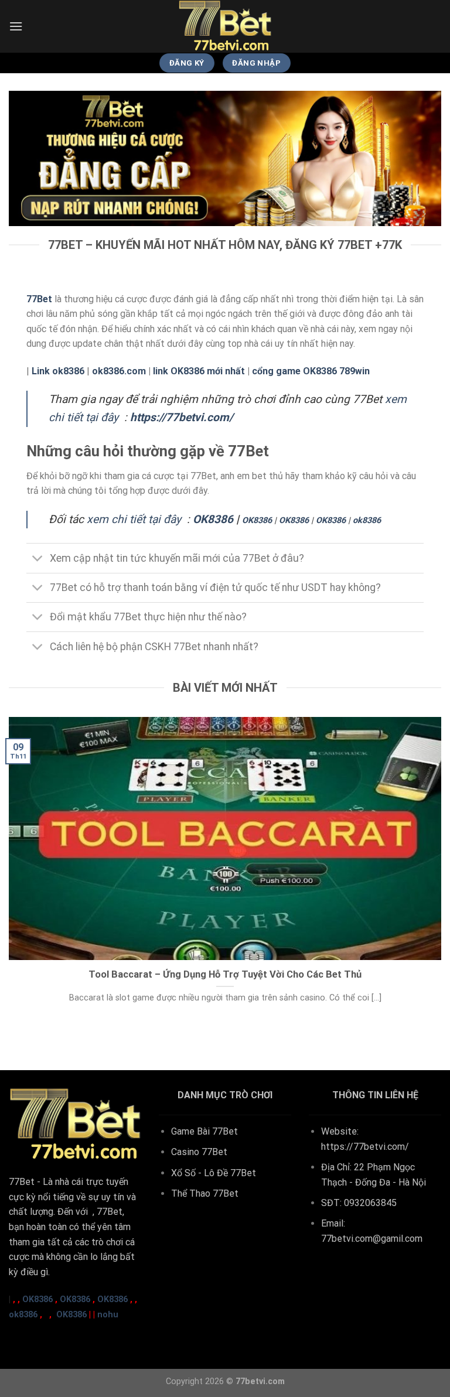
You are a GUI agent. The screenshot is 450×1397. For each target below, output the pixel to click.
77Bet (22, 1181)
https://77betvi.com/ (365, 1146)
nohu (107, 1315)
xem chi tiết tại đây (134, 519)
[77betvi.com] (225, 26)
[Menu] (16, 26)
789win (354, 371)
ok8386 (367, 520)
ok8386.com (119, 371)
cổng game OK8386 (294, 371)
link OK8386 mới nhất (199, 371)
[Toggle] (37, 559)
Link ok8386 (58, 371)
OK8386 (213, 519)
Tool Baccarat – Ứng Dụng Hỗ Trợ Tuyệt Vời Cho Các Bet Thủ (225, 974)
